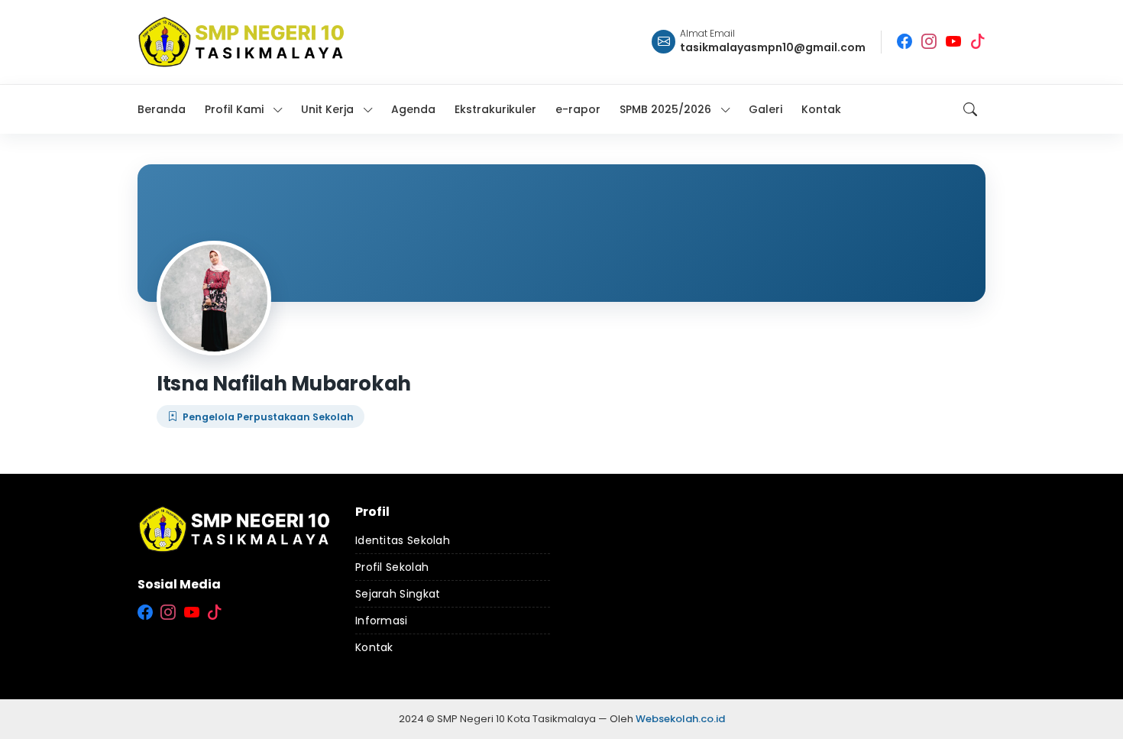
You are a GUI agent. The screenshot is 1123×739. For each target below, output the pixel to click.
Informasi (381, 620)
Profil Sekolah (392, 567)
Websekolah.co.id (680, 718)
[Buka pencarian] (970, 109)
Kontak (374, 647)
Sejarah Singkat (398, 593)
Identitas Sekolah (402, 540)
